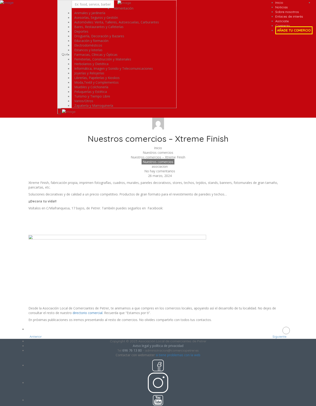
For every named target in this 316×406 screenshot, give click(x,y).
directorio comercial (87, 313)
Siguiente (280, 336)
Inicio (279, 2)
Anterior (35, 336)
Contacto (282, 26)
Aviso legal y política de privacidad (158, 345)
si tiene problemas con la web (178, 355)
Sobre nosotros (287, 12)
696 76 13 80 (132, 350)
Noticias (281, 7)
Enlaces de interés (289, 16)
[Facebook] (34, 223)
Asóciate (282, 21)
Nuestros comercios (158, 152)
